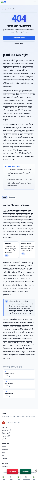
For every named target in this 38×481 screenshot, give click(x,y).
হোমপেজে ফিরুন (19, 38)
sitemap (4, 458)
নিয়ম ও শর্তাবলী (6, 433)
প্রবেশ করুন (5, 450)
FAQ (3, 455)
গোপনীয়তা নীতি (6, 436)
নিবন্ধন (4, 447)
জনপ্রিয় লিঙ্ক (12, 197)
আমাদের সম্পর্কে (6, 430)
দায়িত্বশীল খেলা (6, 439)
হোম (2, 9)
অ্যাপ (3, 453)
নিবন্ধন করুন (19, 44)
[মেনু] (35, 3)
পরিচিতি (4, 197)
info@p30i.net (6, 466)
